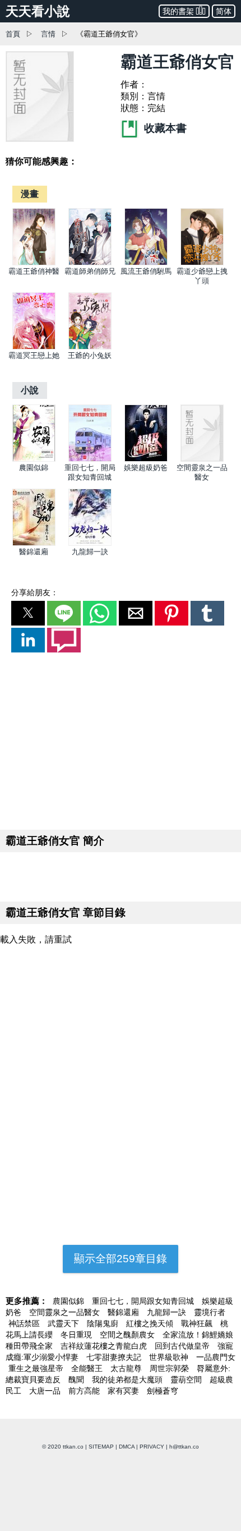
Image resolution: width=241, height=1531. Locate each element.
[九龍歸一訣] (90, 543)
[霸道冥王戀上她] (33, 347)
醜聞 (77, 1379)
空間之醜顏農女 (128, 1334)
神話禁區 (25, 1323)
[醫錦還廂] (33, 543)
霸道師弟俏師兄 (89, 271)
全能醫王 (88, 1368)
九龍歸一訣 (90, 552)
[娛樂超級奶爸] (146, 459)
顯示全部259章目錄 (120, 1259)
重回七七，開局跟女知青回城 (144, 1300)
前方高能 (85, 1390)
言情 (48, 34)
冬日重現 (77, 1334)
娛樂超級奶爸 (146, 467)
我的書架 (178, 11)
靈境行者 (209, 1312)
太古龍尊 (127, 1368)
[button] (28, 613)
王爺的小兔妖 (90, 355)
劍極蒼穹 (162, 1390)
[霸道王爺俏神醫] (33, 263)
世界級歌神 (170, 1357)
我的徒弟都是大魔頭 (128, 1379)
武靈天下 (64, 1323)
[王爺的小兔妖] (90, 347)
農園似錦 (33, 467)
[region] (120, 738)
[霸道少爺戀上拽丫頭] (202, 263)
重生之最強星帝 (37, 1368)
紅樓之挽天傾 (150, 1323)
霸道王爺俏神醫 (33, 271)
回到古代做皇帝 (183, 1345)
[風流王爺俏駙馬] (146, 263)
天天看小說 (38, 11)
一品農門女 (215, 1357)
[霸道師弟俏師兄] (90, 263)
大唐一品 (46, 1390)
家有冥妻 (124, 1390)
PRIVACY (152, 1446)
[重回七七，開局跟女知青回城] (90, 459)
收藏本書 (164, 128)
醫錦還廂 (33, 552)
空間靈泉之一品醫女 (65, 1312)
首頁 (13, 34)
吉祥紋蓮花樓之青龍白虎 (105, 1345)
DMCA (127, 1446)
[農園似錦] (33, 459)
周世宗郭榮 (170, 1368)
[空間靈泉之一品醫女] (202, 459)
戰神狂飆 (198, 1323)
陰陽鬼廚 (104, 1323)
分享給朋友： (34, 592)
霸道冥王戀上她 (33, 355)
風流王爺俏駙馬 (146, 271)
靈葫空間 (187, 1379)
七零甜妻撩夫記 (114, 1357)
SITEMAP (101, 1446)
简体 (223, 11)
